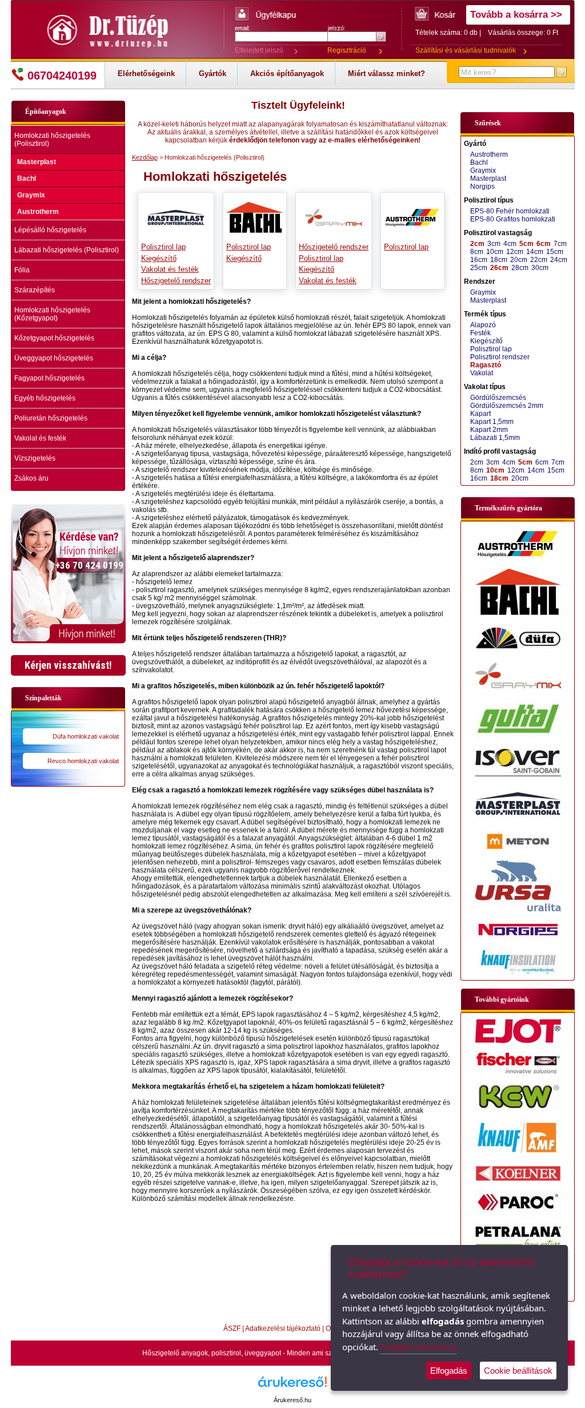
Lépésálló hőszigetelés (50, 230)
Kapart (480, 414)
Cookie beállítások (518, 1370)
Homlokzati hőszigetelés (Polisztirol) (52, 140)
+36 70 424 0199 (89, 565)
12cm (514, 252)
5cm (526, 244)
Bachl (26, 178)
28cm (519, 268)
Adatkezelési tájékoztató (282, 1328)
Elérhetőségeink (146, 73)
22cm (538, 260)
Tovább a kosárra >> (516, 14)
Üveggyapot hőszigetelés (53, 358)
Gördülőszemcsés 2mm (506, 406)
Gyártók (212, 73)
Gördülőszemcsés (498, 398)
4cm (509, 244)
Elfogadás (448, 1370)
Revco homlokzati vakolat (83, 760)
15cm (554, 252)
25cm (478, 268)
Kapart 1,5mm (492, 422)
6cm (543, 244)
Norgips (482, 187)
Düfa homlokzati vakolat (86, 736)
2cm (477, 244)
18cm (498, 260)
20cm (518, 260)
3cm (493, 244)
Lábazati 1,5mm (495, 438)
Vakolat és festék (40, 438)
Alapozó (483, 325)
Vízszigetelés (34, 458)
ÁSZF (232, 1328)
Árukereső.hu (292, 1400)
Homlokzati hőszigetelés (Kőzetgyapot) (52, 314)
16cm (478, 260)
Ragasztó (485, 365)
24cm (558, 260)
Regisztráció (346, 50)
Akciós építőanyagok (287, 73)
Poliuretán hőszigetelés (50, 418)
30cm (539, 268)
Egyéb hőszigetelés (44, 398)
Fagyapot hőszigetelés (49, 378)
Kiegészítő (159, 258)
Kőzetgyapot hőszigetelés (54, 338)
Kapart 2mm (489, 430)
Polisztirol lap (163, 247)
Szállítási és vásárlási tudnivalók (465, 50)
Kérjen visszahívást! (68, 665)
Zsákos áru (31, 478)
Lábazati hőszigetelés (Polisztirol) (66, 250)
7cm (560, 244)
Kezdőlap (145, 157)
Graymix (31, 195)
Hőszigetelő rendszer (176, 280)
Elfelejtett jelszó (259, 50)
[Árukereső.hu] (292, 1386)
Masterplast (36, 162)
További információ (418, 1347)
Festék (480, 333)
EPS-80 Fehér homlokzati (510, 211)
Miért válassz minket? (386, 73)
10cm (494, 252)
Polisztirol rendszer (500, 357)
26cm (499, 268)
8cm (476, 252)
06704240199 (62, 75)
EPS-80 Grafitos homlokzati (512, 219)
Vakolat (481, 373)
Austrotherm (38, 212)
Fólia (22, 270)
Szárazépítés (34, 290)
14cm (534, 252)
